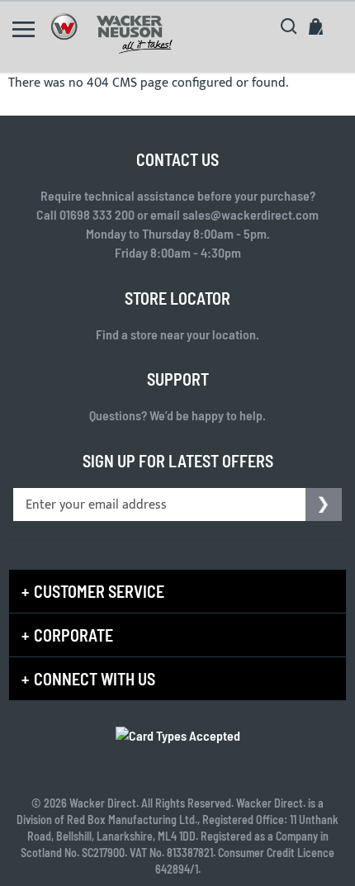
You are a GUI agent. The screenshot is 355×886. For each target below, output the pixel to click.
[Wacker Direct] (111, 33)
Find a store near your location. (177, 334)
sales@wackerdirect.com (250, 214)
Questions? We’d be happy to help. (177, 415)
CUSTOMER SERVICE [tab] (99, 591)
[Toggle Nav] (23, 29)
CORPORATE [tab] (73, 635)
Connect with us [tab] (94, 679)
